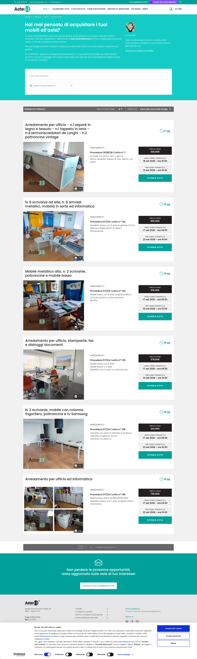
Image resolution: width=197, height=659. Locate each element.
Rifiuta (173, 643)
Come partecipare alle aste (86, 618)
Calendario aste (60, 9)
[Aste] (49, 9)
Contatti (78, 609)
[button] (27, 167)
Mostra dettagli (124, 654)
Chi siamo (136, 9)
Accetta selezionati (173, 636)
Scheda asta (155, 178)
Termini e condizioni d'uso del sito (89, 615)
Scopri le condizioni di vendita (139, 50)
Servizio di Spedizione (118, 9)
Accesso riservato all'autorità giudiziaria (143, 611)
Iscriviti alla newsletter (98, 585)
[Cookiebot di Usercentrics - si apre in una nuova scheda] (19, 654)
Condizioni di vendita (83, 612)
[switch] (68, 654)
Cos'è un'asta (78, 9)
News (145, 9)
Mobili (46, 17)
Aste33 (27, 17)
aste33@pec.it (56, 2)
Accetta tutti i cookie (173, 628)
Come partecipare (96, 9)
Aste (45, 9)
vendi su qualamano (163, 2)
